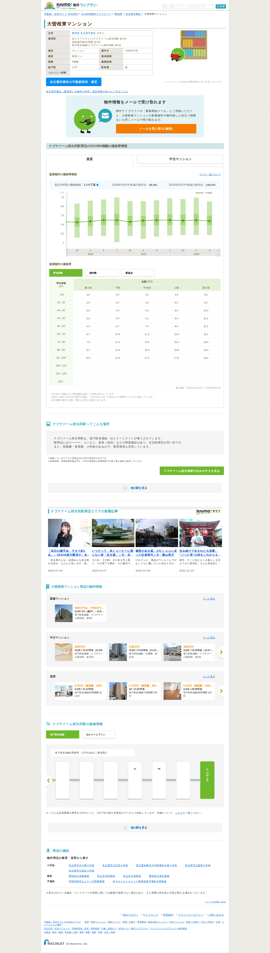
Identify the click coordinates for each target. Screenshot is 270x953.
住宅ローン (123, 928)
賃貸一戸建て (129, 922)
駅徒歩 (129, 273)
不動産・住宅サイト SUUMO (61, 14)
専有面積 (58, 273)
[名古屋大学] (87, 780)
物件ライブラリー (139, 928)
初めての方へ (130, 915)
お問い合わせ (216, 915)
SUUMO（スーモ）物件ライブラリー (71, 5)
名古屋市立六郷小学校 (81, 865)
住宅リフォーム (62, 928)
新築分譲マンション (157, 922)
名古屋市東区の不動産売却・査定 (73, 81)
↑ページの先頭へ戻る (215, 902)
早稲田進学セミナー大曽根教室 (87, 881)
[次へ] (221, 652)
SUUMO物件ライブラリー (96, 14)
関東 (61, 932)
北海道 (47, 932)
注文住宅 (48, 928)
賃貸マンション (98, 922)
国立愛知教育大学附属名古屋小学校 (156, 865)
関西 (88, 932)
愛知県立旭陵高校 (79, 876)
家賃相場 (141, 922)
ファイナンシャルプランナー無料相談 (168, 928)
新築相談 (95, 928)
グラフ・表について (210, 174)
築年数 (93, 273)
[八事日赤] (63, 780)
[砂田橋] (183, 780)
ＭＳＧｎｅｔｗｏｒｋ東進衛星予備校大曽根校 (140, 881)
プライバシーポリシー (191, 915)
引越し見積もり (108, 928)
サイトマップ (150, 915)
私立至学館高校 (106, 876)
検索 (222, 6)
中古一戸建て (207, 922)
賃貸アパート (114, 922)
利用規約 (168, 915)
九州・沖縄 (109, 932)
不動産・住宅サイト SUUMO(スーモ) (62, 922)
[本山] (111, 780)
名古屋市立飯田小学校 (198, 865)
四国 (94, 932)
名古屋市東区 (133, 14)
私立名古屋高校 (132, 876)
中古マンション (176, 922)
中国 (100, 932)
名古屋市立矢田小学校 (115, 865)
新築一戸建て (192, 922)
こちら (179, 813)
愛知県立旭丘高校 (159, 876)
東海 (81, 932)
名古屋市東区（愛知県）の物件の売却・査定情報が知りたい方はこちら (87, 91)
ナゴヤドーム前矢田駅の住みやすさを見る (192, 470)
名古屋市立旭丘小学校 (81, 870)
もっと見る (209, 598)
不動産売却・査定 (80, 928)
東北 (54, 932)
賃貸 (87, 922)
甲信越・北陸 (71, 932)
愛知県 (118, 14)
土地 (218, 922)
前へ (49, 780)
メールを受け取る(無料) (156, 128)
